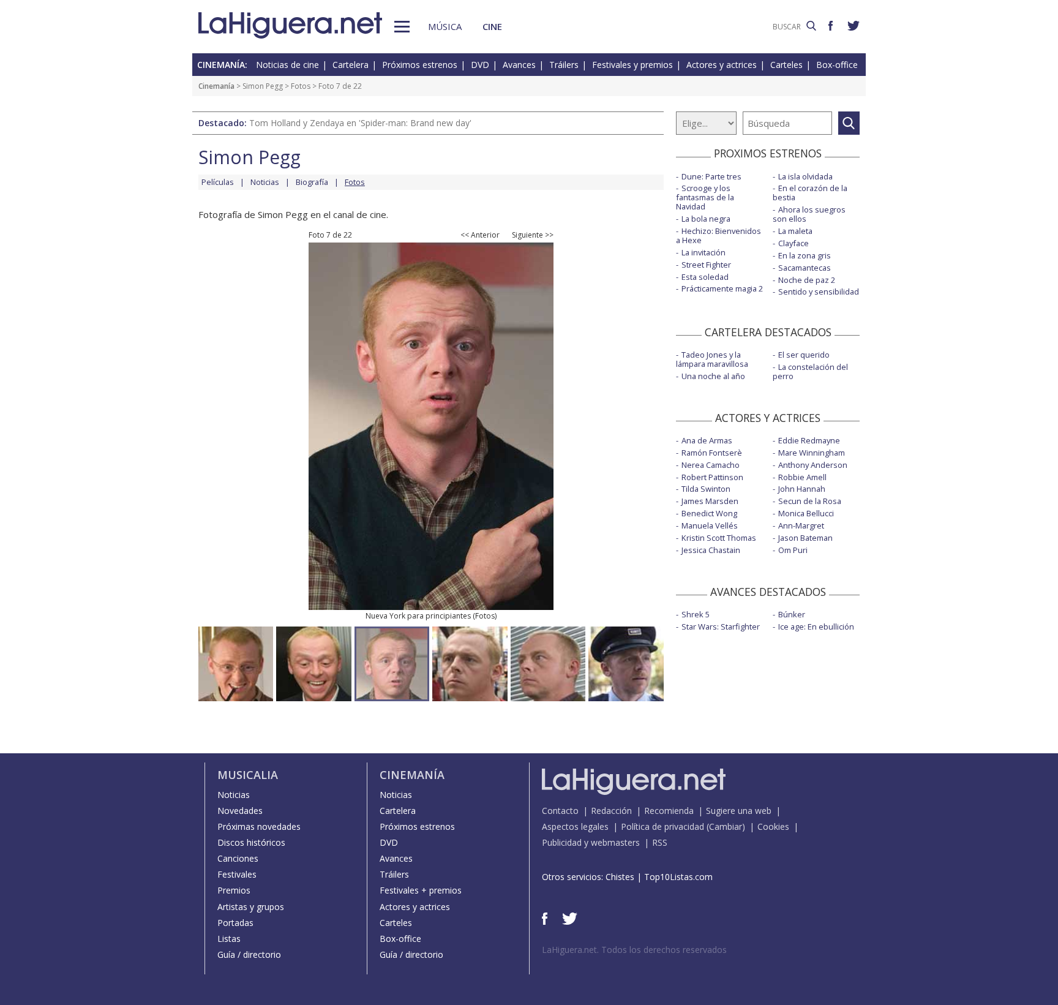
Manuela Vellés (709, 525)
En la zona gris (804, 255)
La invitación (703, 252)
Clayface (793, 243)
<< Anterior (480, 235)
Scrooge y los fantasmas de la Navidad (705, 197)
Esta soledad (705, 276)
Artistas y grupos (250, 907)
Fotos (300, 86)
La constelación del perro (810, 371)
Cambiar (725, 826)
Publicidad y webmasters (591, 842)
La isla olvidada (805, 176)
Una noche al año (713, 376)
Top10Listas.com (678, 877)
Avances (519, 64)
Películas (217, 181)
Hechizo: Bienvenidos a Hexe (718, 235)
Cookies (773, 826)
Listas (229, 938)
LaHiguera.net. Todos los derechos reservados (634, 949)
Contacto (560, 810)
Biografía (312, 181)
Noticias (264, 181)
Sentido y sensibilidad (818, 291)
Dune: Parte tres (711, 176)
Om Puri (793, 549)
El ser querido (804, 354)
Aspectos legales (575, 826)
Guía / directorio (249, 954)
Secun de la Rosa (809, 500)
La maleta (795, 230)
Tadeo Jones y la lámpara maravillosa (712, 359)
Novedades (240, 810)
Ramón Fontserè (711, 452)
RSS (659, 842)
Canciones (237, 858)
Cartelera (350, 64)
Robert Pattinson (712, 477)
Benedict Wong (709, 513)
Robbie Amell (802, 477)
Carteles (786, 64)
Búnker (791, 614)
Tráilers (564, 64)
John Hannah (801, 488)
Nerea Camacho (710, 464)
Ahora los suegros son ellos (809, 214)
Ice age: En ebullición (816, 626)
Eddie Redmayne (809, 440)
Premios (233, 890)
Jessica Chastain (710, 549)
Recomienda (669, 810)
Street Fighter (706, 264)
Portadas (235, 922)
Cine (492, 26)
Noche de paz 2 (806, 279)
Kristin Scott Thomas (718, 537)
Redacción (611, 810)
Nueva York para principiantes (418, 616)
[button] (402, 26)
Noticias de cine (287, 64)
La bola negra (705, 218)
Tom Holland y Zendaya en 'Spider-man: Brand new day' (360, 123)
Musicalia (247, 774)
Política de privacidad (662, 826)
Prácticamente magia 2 (722, 288)
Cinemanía (216, 86)
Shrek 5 (695, 614)
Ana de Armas (706, 440)
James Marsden (709, 500)
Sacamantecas (804, 267)
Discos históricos (251, 842)
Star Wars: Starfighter (720, 626)
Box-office (837, 64)
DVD (480, 64)
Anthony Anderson (812, 464)
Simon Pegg (262, 86)
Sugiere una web (738, 810)
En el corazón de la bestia (810, 193)
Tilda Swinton (705, 488)
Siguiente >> (532, 235)
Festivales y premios (632, 64)
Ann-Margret (801, 525)
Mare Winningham (811, 452)
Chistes (620, 877)
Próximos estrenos (419, 64)
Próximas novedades (259, 826)
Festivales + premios (421, 890)
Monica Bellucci (806, 513)
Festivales (237, 874)
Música (445, 26)
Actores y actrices (721, 64)
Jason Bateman (805, 537)
